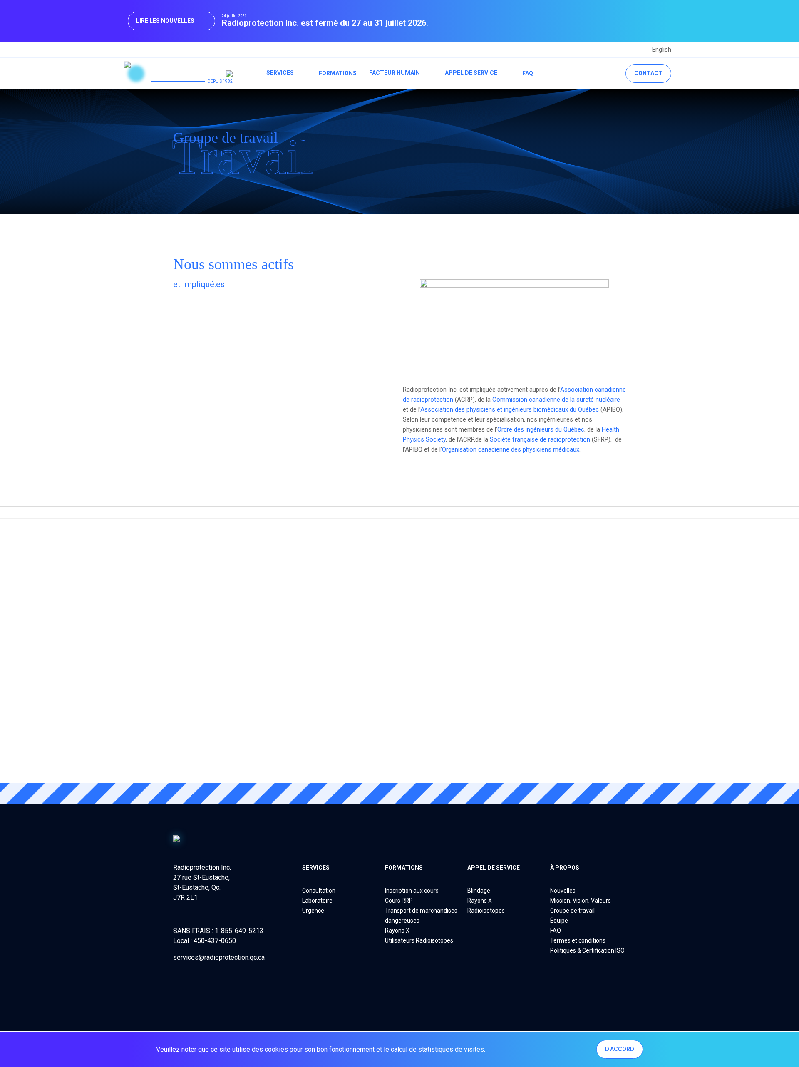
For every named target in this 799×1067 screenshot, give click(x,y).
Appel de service (471, 72)
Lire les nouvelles (165, 20)
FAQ (527, 73)
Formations (338, 73)
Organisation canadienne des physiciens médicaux (510, 449)
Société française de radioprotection (539, 439)
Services (280, 72)
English (661, 49)
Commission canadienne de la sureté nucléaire (556, 399)
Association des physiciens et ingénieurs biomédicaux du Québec (509, 409)
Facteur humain (394, 72)
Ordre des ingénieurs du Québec (540, 429)
